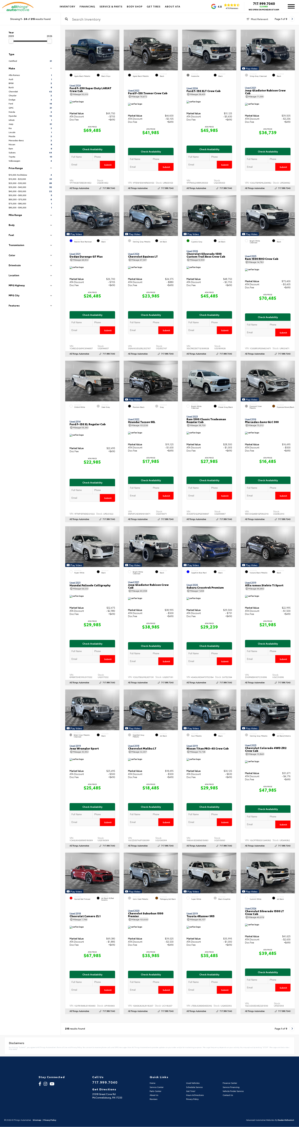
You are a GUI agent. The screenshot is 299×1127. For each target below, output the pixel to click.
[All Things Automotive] (17, 6)
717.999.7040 (264, 3)
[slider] (11, 41)
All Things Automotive (79, 188)
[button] (117, 49)
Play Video (251, 68)
